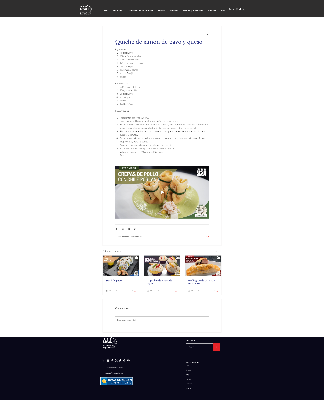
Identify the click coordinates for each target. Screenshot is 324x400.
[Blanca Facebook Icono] (233, 9)
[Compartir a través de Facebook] (116, 229)
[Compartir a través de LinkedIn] (129, 229)
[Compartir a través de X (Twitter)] (122, 229)
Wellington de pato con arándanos (201, 282)
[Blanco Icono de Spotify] (124, 360)
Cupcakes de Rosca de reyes (159, 282)
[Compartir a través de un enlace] (135, 229)
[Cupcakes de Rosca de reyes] (162, 266)
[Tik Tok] (240, 9)
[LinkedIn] (230, 9)
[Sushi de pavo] (121, 266)
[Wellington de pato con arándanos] (203, 266)
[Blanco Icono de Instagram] (237, 9)
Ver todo (218, 251)
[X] (243, 9)
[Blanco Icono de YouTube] (128, 360)
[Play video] (162, 192)
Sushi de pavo (114, 280)
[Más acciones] (207, 34)
